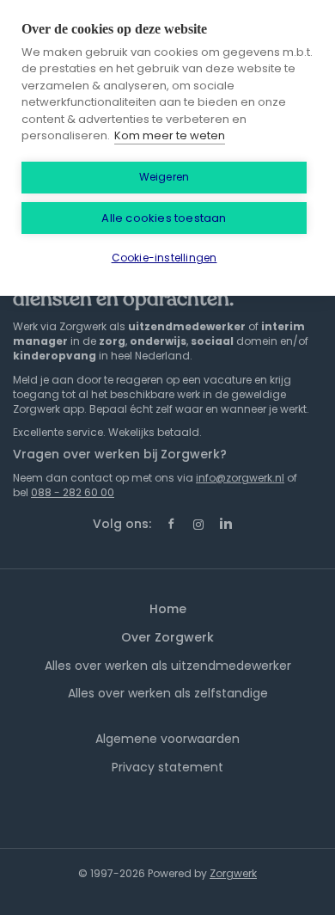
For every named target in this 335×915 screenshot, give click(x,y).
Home (167, 608)
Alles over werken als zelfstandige (168, 693)
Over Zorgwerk (167, 637)
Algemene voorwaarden (167, 738)
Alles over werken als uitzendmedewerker (168, 665)
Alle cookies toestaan (163, 218)
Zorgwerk (233, 873)
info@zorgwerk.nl (240, 477)
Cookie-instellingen (164, 257)
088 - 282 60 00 (72, 492)
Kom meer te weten (169, 135)
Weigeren (164, 176)
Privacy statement (167, 767)
